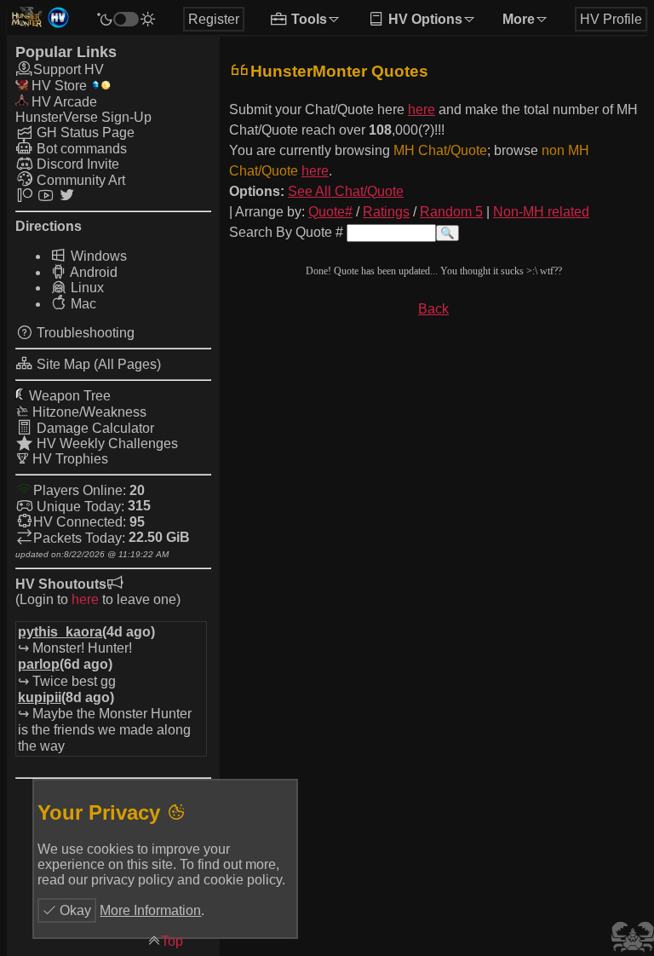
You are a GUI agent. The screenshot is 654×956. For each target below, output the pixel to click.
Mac (81, 304)
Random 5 (451, 211)
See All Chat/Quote (346, 191)
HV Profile (611, 19)
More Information (150, 910)
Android (92, 272)
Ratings (386, 211)
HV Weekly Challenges (105, 443)
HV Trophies (68, 459)
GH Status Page (84, 132)
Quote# (330, 211)
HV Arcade (62, 102)
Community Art (79, 180)
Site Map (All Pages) (97, 364)
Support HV (68, 69)
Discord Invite (76, 164)
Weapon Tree (68, 396)
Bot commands (80, 148)
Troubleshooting (84, 332)
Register (213, 19)
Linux (85, 287)
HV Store (57, 85)
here (85, 599)
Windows (97, 256)
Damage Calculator (93, 428)
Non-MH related (541, 211)
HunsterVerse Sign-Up (83, 117)
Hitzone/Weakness (87, 412)
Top (172, 941)
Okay (73, 910)
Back (433, 309)
